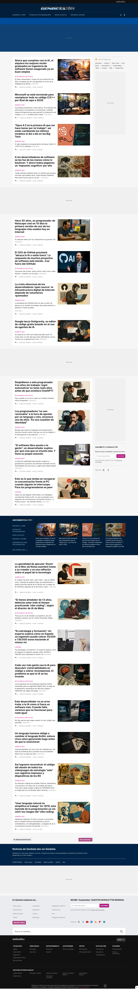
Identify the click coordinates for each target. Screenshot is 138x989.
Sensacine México (52, 973)
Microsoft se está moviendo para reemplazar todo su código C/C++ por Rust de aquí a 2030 (35, 97)
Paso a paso (28, 862)
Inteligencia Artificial (58, 917)
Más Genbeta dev (18, 550)
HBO (111, 68)
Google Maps (117, 65)
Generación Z (106, 65)
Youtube (87, 921)
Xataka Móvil (17, 952)
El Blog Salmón (117, 949)
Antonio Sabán (25, 149)
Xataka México (17, 973)
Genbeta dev (58, 8)
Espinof (48, 952)
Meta (97, 68)
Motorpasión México (83, 974)
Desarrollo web (18, 15)
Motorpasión (83, 949)
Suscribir (121, 456)
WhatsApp (35, 917)
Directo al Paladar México (68, 974)
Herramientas (17, 910)
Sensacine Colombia (49, 976)
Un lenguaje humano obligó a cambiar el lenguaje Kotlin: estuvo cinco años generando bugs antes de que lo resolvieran (35, 737)
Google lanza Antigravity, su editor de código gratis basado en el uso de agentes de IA (35, 324)
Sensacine (49, 949)
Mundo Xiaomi (17, 960)
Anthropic (98, 63)
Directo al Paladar (68, 949)
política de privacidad (97, 910)
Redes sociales (48, 862)
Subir (119, 939)
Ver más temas (19, 922)
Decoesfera (99, 952)
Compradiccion (100, 955)
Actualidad (38, 862)
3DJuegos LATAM (35, 973)
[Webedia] (121, 1)
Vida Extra (33, 952)
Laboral (18, 492)
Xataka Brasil (17, 976)
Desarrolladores (78, 15)
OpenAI (106, 63)
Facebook (124, 15)
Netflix (15, 917)
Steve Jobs (115, 63)
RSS (95, 921)
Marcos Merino (25, 87)
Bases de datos (61, 15)
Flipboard (100, 921)
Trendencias (100, 949)
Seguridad (35, 910)
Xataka (15, 949)
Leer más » (35, 84)
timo (63, 862)
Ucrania (104, 68)
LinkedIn (104, 921)
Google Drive (119, 68)
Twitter (120, 15)
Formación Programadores (40, 15)
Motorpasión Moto (85, 952)
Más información (84, 987)
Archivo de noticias (23, 839)
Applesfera (16, 955)
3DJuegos (33, 949)
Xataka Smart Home (19, 957)
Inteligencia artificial (24, 76)
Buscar (121, 931)
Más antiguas (85, 839)
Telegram (91, 921)
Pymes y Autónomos (116, 952)
